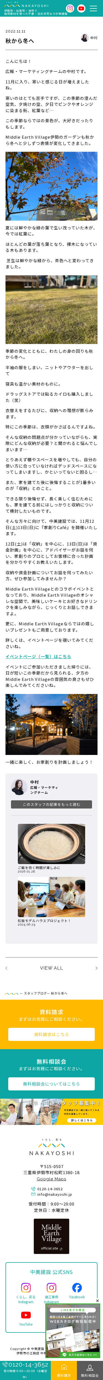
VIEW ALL (51, 968)
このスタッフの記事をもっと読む (51, 804)
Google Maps (51, 1179)
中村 (94, 37)
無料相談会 (90, 1375)
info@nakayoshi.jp (54, 1194)
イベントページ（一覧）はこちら (38, 656)
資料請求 (64, 1375)
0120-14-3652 (28, 1364)
